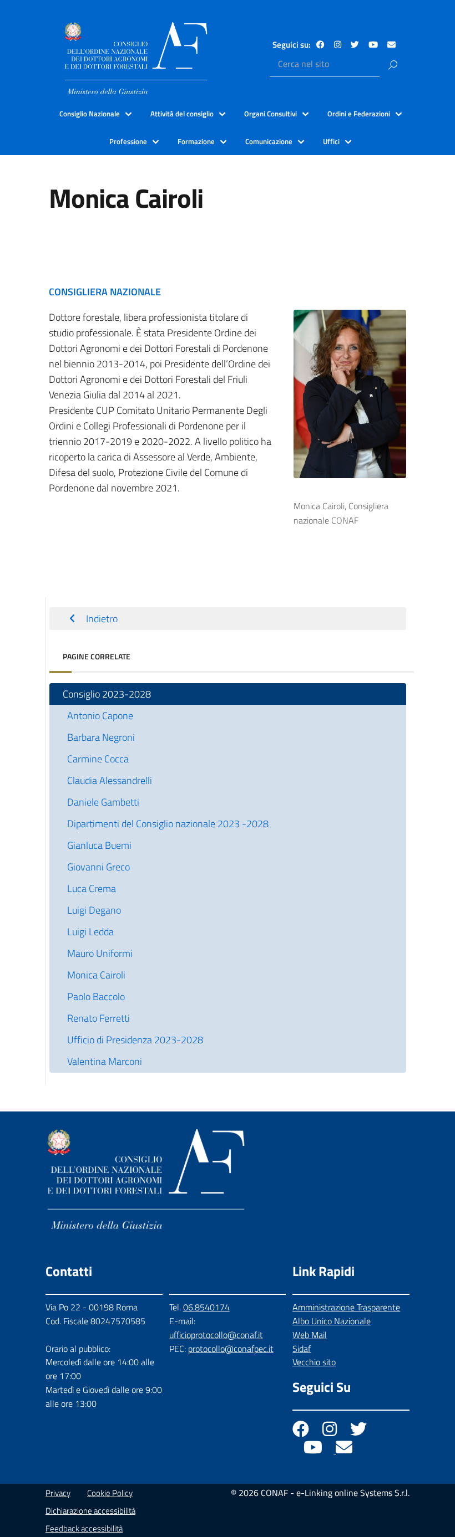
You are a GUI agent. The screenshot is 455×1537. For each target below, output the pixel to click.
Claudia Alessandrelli (109, 780)
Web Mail (309, 1334)
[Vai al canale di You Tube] (373, 44)
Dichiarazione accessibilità (90, 1510)
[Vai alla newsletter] (391, 44)
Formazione (196, 141)
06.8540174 (206, 1307)
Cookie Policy (110, 1493)
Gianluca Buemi (99, 845)
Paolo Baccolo (96, 996)
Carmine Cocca (98, 758)
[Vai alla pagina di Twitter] (355, 44)
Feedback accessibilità (84, 1528)
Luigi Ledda (90, 931)
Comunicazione (268, 141)
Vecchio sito (314, 1362)
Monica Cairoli (96, 974)
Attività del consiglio (182, 113)
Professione (128, 141)
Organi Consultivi (270, 113)
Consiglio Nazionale (89, 113)
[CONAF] (136, 58)
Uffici (331, 141)
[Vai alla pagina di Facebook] (320, 44)
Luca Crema (91, 888)
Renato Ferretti (98, 1018)
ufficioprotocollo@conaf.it (216, 1334)
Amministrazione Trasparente (346, 1307)
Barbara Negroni (101, 737)
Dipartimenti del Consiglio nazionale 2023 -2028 (168, 823)
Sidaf (301, 1348)
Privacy (58, 1493)
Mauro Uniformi (100, 953)
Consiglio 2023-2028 (107, 693)
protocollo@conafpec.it (231, 1348)
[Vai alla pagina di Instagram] (337, 44)
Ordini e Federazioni (358, 113)
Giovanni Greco (98, 866)
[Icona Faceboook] (301, 1431)
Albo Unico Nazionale (331, 1321)
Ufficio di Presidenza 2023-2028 (135, 1039)
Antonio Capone (100, 715)
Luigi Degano (94, 910)
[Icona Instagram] (330, 1431)
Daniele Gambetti (103, 802)
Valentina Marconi (104, 1061)
